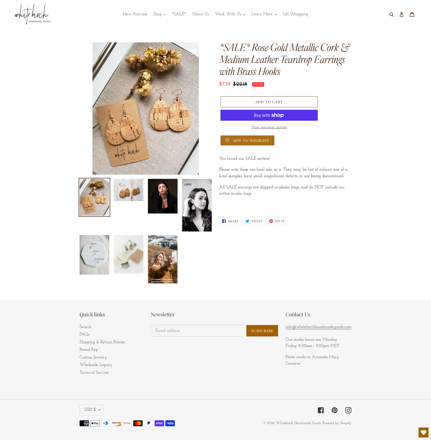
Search (86, 327)
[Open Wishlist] (424, 433)
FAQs (84, 334)
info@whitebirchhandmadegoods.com (318, 327)
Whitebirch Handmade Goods (298, 423)
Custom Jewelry (93, 357)
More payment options (269, 127)
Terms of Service (94, 372)
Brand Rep (89, 349)
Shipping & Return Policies (102, 342)
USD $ (90, 410)
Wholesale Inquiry (96, 365)
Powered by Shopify (336, 423)
